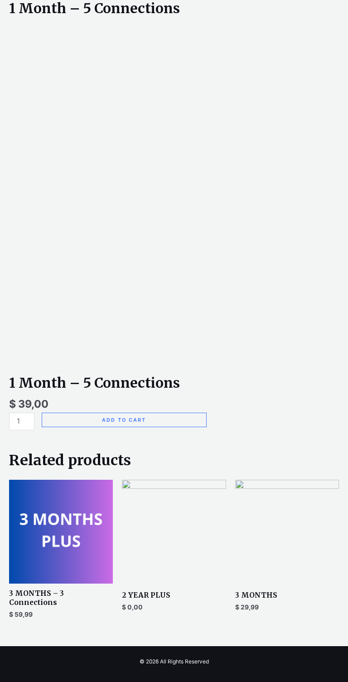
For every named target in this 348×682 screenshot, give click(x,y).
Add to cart (124, 420)
